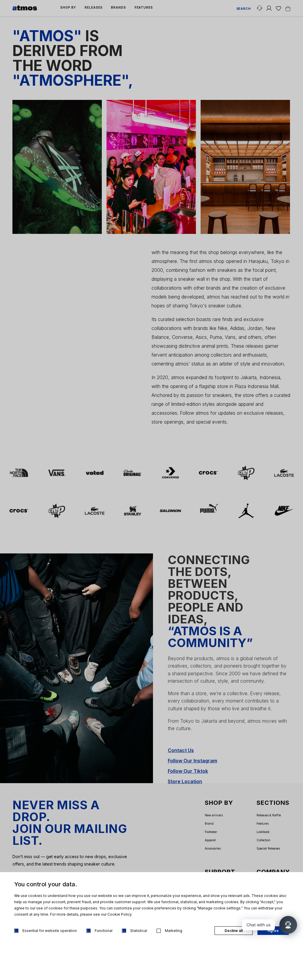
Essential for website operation (49, 930)
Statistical (138, 930)
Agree (273, 930)
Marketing (173, 930)
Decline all (234, 930)
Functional (103, 930)
